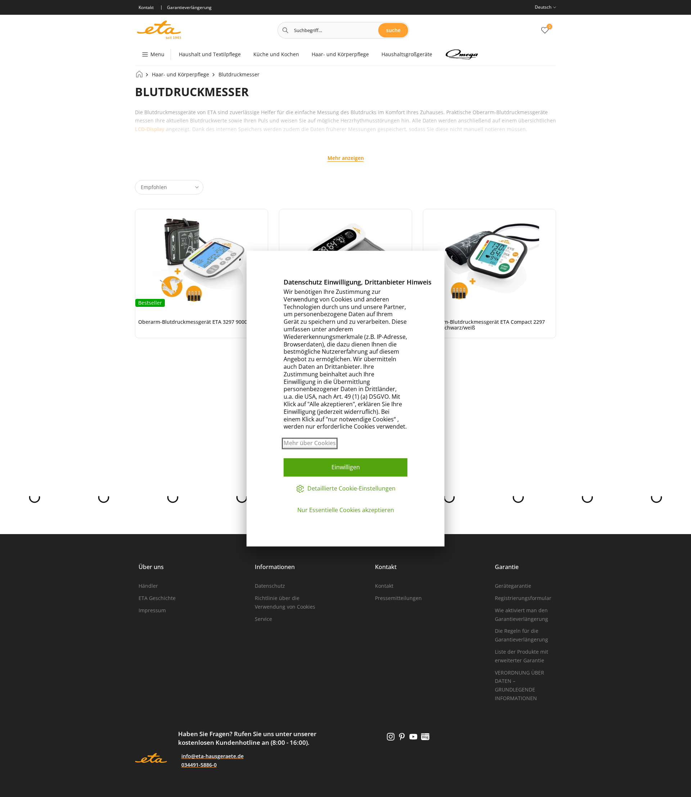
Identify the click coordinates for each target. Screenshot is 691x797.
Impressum (152, 610)
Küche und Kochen (276, 54)
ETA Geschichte (157, 598)
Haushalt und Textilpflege (210, 54)
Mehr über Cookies (310, 443)
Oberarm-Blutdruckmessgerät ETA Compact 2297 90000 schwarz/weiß (485, 324)
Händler (148, 585)
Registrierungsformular (523, 598)
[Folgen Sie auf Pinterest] (402, 736)
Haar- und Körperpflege (340, 54)
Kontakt (384, 585)
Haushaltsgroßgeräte (406, 54)
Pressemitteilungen (398, 598)
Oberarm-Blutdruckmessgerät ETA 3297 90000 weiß (200, 321)
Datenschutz (270, 585)
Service (263, 618)
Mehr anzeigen (346, 158)
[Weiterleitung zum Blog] (425, 736)
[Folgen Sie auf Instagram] (390, 736)
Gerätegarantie (513, 585)
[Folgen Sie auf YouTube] (413, 736)
